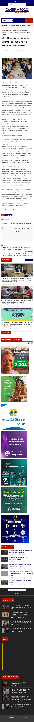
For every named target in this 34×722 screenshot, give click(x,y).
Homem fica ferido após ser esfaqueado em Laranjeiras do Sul (21, 607)
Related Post (6, 260)
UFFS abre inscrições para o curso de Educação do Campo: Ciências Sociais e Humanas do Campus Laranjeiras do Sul (16, 324)
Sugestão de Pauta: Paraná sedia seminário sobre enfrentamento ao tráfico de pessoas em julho (21, 573)
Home (3, 30)
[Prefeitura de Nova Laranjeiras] (14, 416)
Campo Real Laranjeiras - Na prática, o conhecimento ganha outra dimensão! (20, 691)
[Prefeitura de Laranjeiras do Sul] (15, 360)
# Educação (9, 215)
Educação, (23, 50)
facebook (6, 332)
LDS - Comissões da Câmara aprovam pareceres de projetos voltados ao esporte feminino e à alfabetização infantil (17, 302)
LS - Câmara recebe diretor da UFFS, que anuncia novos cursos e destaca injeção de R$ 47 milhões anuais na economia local (16, 280)
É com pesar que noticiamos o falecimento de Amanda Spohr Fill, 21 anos (21, 623)
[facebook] (15, 1)
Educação (9, 30)
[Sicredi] (14, 388)
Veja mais (29, 260)
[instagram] (18, 1)
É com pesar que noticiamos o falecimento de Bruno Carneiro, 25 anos (21, 630)
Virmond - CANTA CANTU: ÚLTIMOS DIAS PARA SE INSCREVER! (18, 683)
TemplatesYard (22, 717)
